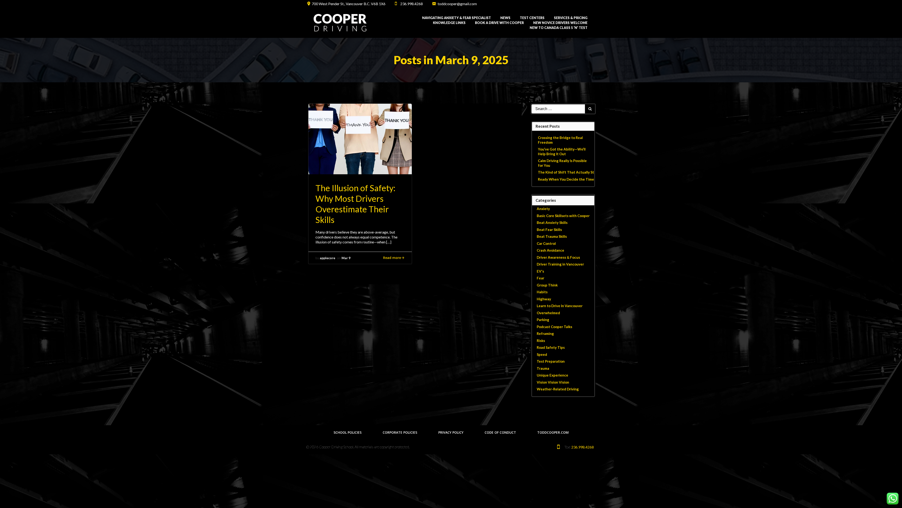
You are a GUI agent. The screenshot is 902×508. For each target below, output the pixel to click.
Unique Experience (552, 375)
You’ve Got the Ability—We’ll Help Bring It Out (562, 151)
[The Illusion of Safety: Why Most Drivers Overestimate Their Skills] (360, 138)
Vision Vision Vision (553, 382)
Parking (543, 320)
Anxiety (543, 208)
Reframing (545, 333)
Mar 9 (346, 258)
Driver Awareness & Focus (558, 257)
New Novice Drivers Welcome (560, 23)
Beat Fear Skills (549, 229)
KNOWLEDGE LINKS (449, 23)
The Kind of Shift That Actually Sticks (569, 172)
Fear (540, 278)
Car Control (546, 243)
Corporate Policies (400, 432)
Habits (542, 292)
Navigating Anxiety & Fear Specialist (456, 18)
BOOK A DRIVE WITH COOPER (499, 23)
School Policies (348, 432)
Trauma (543, 368)
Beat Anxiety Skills (552, 222)
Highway (544, 299)
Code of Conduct (500, 432)
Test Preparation (551, 361)
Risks (541, 340)
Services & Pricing (570, 18)
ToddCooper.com (553, 432)
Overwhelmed (548, 313)
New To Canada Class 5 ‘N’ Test (558, 28)
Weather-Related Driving (558, 389)
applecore (327, 258)
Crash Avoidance (550, 250)
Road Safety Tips (551, 347)
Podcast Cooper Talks (554, 327)
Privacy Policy (450, 432)
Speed (542, 354)
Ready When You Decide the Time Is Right (572, 179)
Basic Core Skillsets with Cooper (563, 216)
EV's (540, 271)
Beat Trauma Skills (552, 236)
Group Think (547, 285)
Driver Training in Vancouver (560, 264)
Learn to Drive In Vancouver (560, 306)
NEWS (505, 18)
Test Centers (532, 18)
